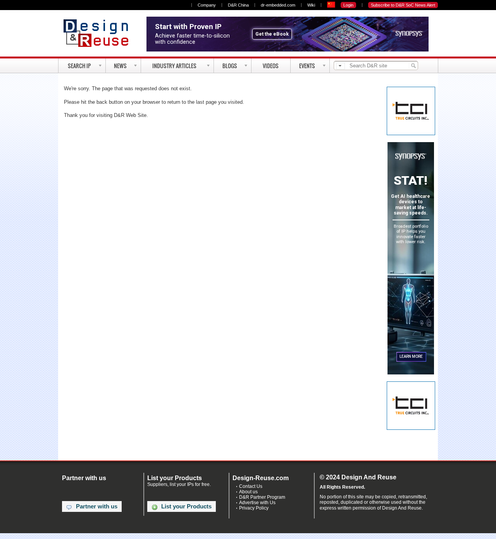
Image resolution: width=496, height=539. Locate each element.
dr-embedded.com (278, 5)
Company (207, 5)
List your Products (186, 506)
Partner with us (96, 506)
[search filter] (340, 66)
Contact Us (250, 486)
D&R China (238, 5)
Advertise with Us (257, 502)
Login (348, 5)
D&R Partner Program (262, 497)
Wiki (311, 5)
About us (248, 491)
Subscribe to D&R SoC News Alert (403, 5)
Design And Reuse (100, 33)
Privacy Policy (254, 508)
